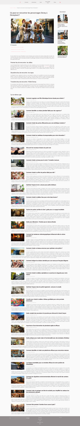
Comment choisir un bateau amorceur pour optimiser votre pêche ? (44, 248)
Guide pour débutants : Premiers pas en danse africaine (41, 222)
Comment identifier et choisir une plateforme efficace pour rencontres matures (47, 350)
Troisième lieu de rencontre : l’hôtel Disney (18, 51)
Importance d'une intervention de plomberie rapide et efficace (43, 326)
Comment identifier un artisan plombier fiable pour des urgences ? (44, 111)
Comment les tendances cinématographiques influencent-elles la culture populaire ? (45, 235)
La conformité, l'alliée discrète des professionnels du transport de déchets (62, 42)
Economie (26, 2)
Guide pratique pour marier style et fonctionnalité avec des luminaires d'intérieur (47, 338)
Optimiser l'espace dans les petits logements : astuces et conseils (43, 287)
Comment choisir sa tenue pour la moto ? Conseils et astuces (42, 160)
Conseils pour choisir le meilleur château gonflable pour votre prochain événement (45, 300)
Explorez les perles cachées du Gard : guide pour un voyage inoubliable (45, 210)
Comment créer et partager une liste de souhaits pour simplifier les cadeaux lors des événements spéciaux (47, 391)
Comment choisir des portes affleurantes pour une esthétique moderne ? (45, 123)
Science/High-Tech (47, 2)
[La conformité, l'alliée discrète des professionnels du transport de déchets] (63, 34)
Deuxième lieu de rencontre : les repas (17, 49)
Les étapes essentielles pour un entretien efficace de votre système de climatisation (45, 363)
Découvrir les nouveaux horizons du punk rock (38, 148)
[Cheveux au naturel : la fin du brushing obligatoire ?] (63, 50)
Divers (55, 2)
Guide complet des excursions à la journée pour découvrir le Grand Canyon (46, 313)
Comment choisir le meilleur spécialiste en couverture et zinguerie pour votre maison (46, 274)
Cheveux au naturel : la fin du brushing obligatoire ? (62, 56)
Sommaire (14, 45)
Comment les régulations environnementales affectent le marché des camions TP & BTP (47, 377)
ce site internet (47, 66)
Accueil (11, 7)
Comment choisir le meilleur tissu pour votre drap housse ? (42, 197)
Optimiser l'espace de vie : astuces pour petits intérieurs (41, 185)
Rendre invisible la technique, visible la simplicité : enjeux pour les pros (62, 26)
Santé (41, 2)
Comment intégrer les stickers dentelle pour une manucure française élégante (47, 261)
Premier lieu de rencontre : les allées (17, 47)
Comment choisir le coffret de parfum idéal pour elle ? (40, 172)
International (34, 2)
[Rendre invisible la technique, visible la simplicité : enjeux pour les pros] (63, 18)
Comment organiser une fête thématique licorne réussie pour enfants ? (45, 98)
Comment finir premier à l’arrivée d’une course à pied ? (40, 404)
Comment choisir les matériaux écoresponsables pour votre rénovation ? (45, 135)
